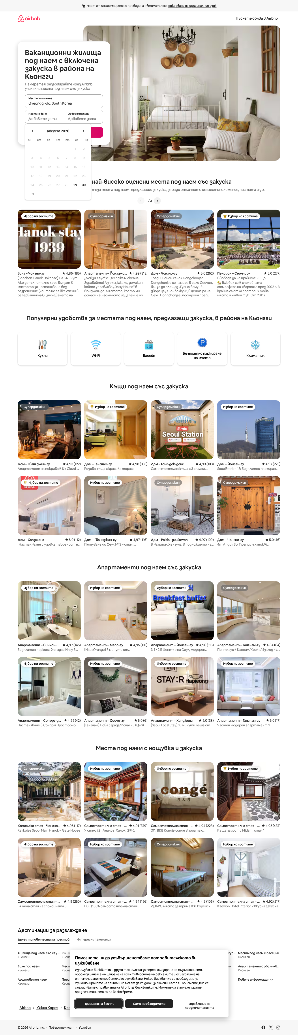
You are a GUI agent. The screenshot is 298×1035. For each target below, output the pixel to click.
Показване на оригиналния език (192, 6)
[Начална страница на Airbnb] (29, 18)
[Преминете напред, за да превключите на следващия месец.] (83, 131)
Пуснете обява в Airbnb (257, 18)
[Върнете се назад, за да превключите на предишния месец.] (32, 131)
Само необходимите (149, 1004)
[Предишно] (140, 200)
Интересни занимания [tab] (94, 939)
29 (75, 185)
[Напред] (157, 200)
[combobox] (63, 103)
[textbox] (44, 118)
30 (84, 185)
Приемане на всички (98, 1004)
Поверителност (62, 1027)
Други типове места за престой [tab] (43, 939)
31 (32, 194)
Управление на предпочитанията (199, 1006)
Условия (85, 1027)
